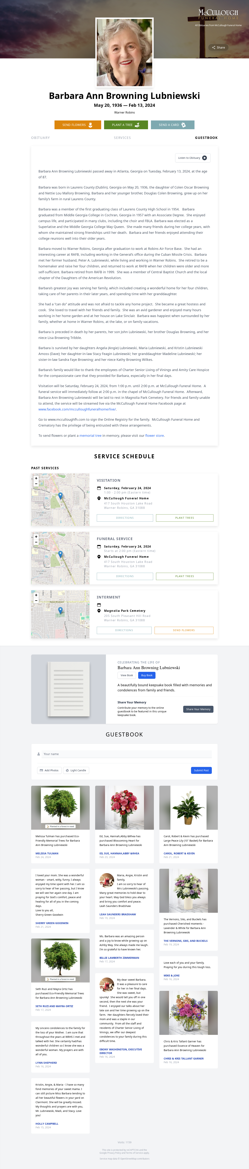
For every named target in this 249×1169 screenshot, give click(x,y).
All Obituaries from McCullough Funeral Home (218, 25)
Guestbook (206, 137)
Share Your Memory (198, 709)
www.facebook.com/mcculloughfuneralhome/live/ (77, 409)
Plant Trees (184, 517)
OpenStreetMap (128, 1158)
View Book (127, 675)
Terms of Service (134, 1152)
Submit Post (201, 770)
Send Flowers (184, 630)
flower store (154, 435)
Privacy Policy (114, 1152)
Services (122, 137)
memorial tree (90, 435)
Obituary (40, 137)
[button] (60, 496)
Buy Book (146, 675)
